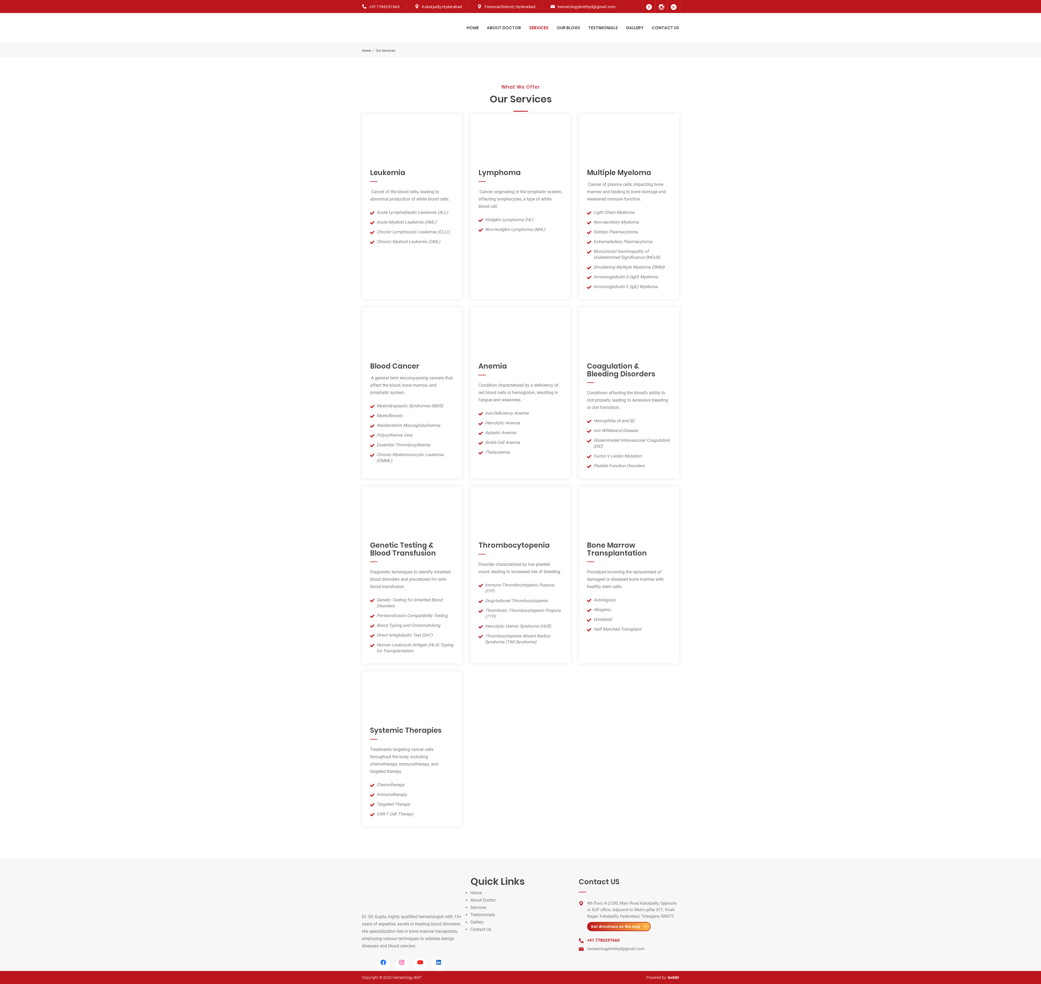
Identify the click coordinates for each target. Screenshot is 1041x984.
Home (473, 28)
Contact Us (665, 28)
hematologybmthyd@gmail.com (586, 7)
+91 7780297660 (384, 7)
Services (538, 28)
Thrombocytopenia (514, 545)
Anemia (492, 366)
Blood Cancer (394, 366)
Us (488, 929)
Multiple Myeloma (619, 173)
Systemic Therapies (406, 730)
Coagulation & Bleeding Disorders (621, 370)
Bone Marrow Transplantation (617, 549)
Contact (477, 929)
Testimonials (603, 28)
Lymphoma (499, 173)
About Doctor (504, 28)
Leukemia (387, 173)
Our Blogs (568, 28)
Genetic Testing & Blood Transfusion (403, 549)
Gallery (635, 28)
